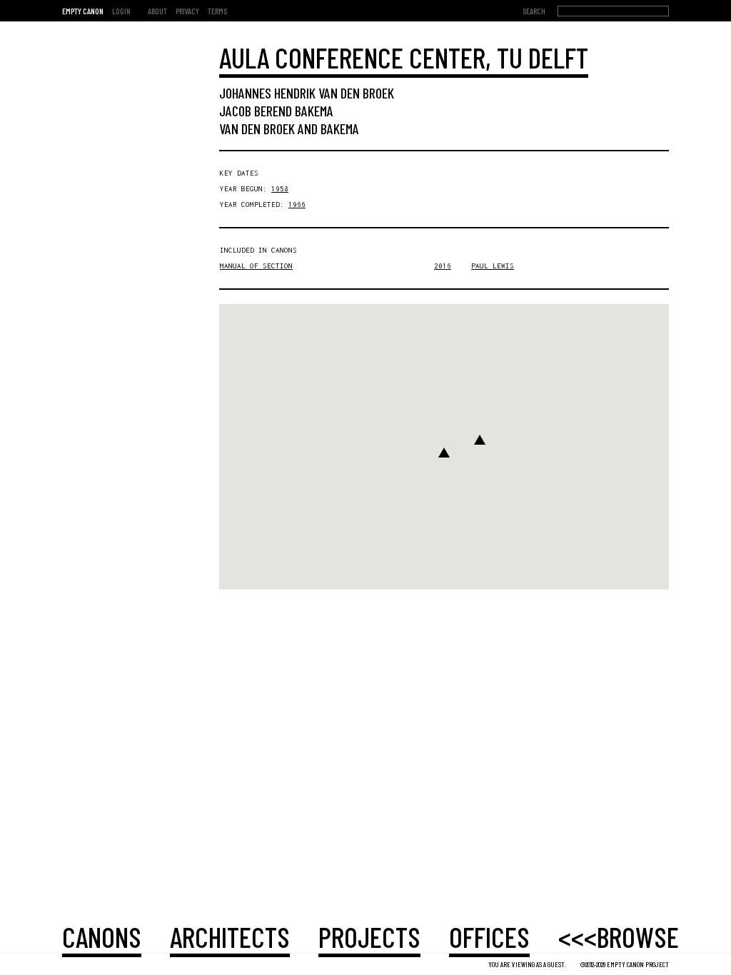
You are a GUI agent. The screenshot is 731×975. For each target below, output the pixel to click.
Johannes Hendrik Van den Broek (306, 92)
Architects (230, 936)
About (157, 11)
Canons (101, 936)
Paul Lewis (492, 266)
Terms (217, 11)
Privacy (187, 11)
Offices (489, 936)
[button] (444, 452)
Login (121, 11)
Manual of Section (256, 266)
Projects (369, 936)
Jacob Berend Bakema (276, 110)
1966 (297, 204)
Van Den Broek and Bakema (289, 128)
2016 (442, 266)
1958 (279, 189)
